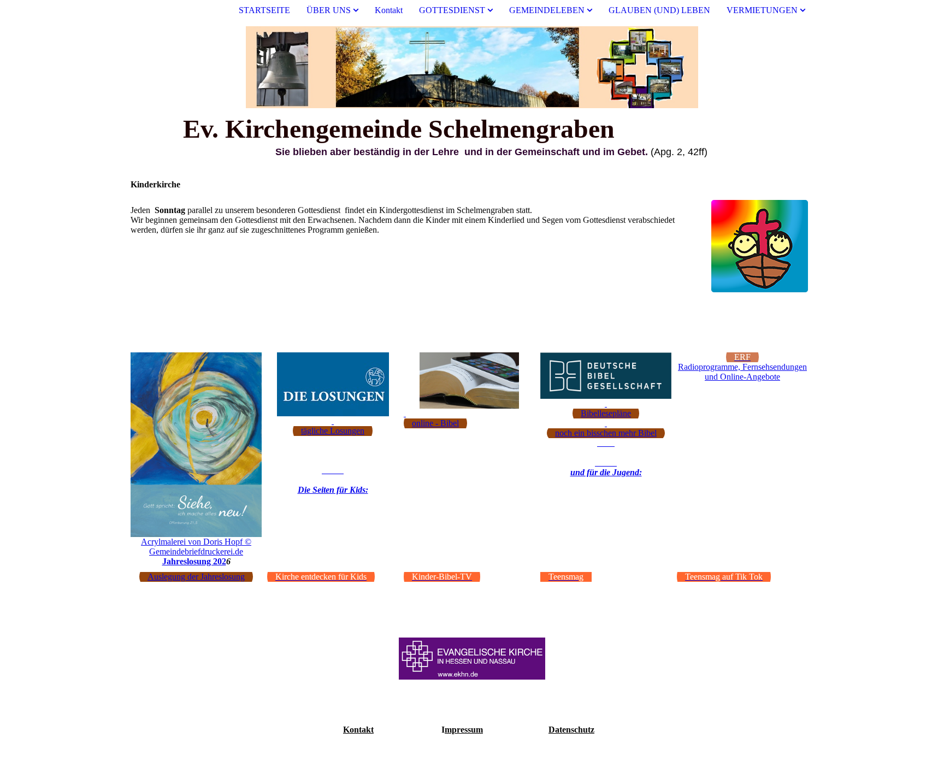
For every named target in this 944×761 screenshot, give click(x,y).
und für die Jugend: (606, 472)
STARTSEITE (264, 10)
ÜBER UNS (328, 10)
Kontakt (389, 10)
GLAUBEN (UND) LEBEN (659, 10)
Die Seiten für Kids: (333, 489)
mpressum (464, 729)
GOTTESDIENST (452, 10)
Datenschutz (571, 729)
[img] (472, 67)
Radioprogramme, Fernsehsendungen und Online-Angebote (742, 371)
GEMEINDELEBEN (547, 10)
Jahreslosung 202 (194, 561)
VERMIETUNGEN (762, 10)
